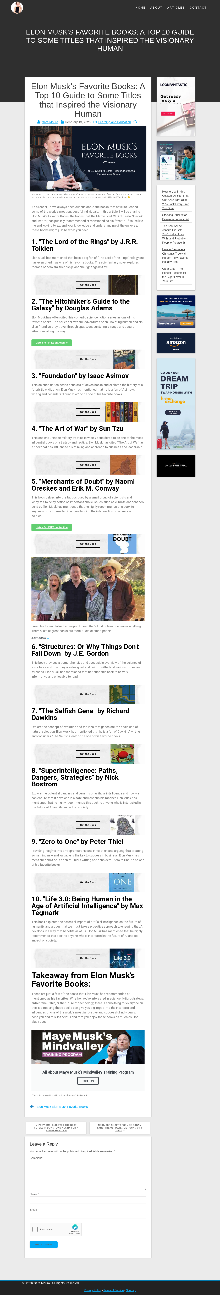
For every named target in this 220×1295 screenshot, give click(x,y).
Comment (36, 1157)
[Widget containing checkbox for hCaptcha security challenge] (56, 1229)
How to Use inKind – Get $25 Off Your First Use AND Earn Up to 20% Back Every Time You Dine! (175, 200)
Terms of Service (113, 1290)
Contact (198, 7)
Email (34, 1209)
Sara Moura (50, 122)
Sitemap (131, 1290)
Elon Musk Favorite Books (70, 1106)
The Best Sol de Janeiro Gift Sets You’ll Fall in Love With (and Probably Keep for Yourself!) (174, 234)
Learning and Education (114, 122)
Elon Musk (44, 1106)
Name (34, 1194)
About (156, 7)
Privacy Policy (92, 1290)
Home (140, 7)
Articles (176, 7)
